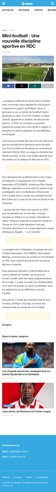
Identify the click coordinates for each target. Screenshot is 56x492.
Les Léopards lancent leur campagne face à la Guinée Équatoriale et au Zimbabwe (26, 372)
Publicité (5, 477)
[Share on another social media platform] (48, 86)
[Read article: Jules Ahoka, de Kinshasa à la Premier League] (28, 395)
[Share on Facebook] (8, 86)
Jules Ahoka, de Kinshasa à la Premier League (26, 411)
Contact (29, 477)
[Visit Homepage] (28, 3)
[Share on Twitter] (21, 86)
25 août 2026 (8, 378)
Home (4, 30)
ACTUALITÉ (8, 10)
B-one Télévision (14, 482)
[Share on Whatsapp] (35, 86)
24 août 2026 (8, 415)
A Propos (17, 477)
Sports (11, 30)
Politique (24, 10)
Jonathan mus (7, 485)
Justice (38, 10)
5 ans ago (6, 52)
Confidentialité (42, 477)
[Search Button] (52, 3)
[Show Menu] (3, 3)
